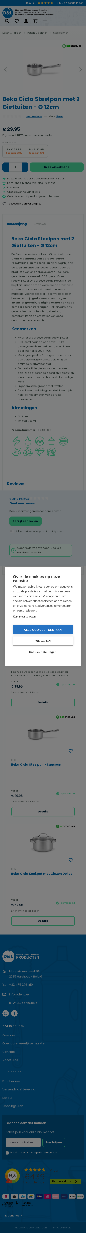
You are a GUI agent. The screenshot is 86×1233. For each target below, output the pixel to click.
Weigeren (43, 640)
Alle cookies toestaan (43, 629)
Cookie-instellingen (43, 652)
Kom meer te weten (24, 616)
